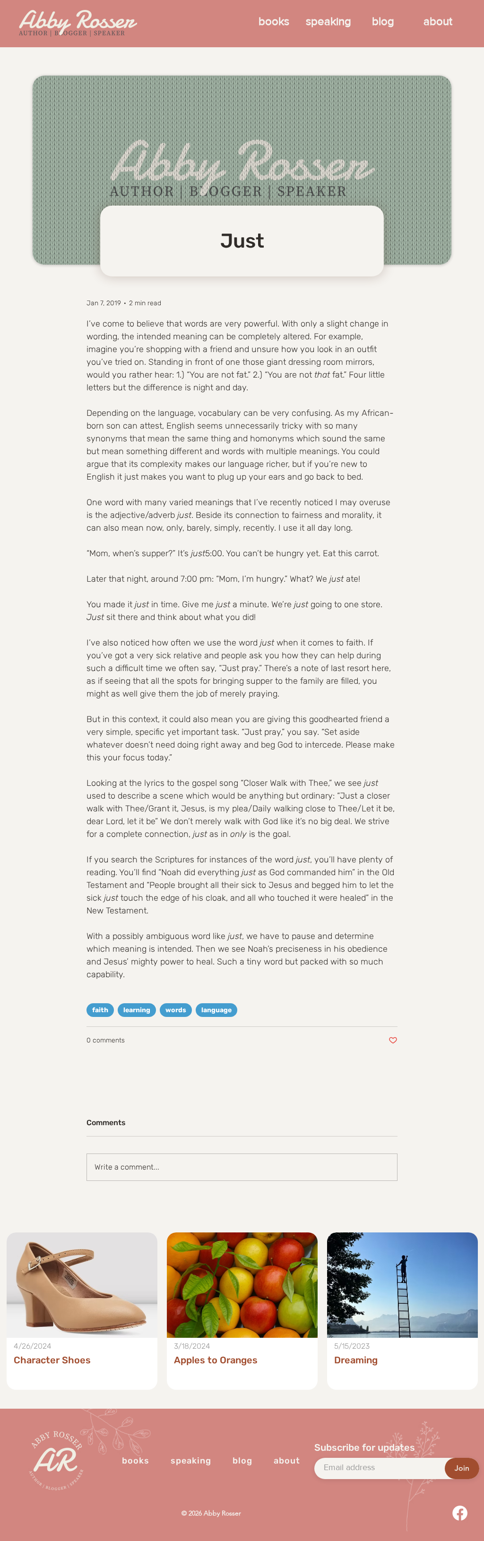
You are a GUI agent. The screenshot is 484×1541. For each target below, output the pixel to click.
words (175, 1010)
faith (100, 1010)
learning (136, 1010)
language (216, 1010)
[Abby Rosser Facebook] (460, 1513)
